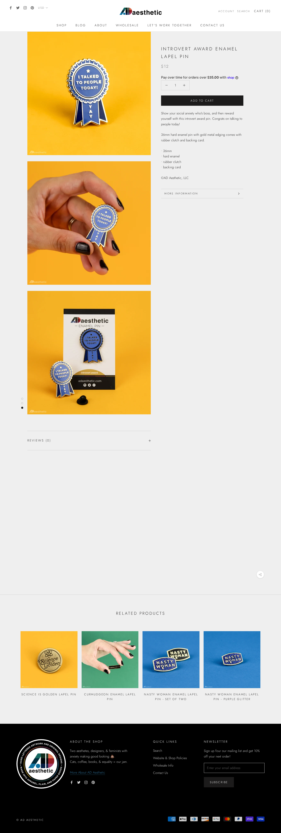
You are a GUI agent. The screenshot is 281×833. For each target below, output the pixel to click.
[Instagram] (25, 7)
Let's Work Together (169, 25)
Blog (80, 25)
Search (243, 11)
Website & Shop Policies (170, 758)
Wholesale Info (163, 765)
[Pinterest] (32, 7)
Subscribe (219, 782)
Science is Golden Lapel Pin (49, 694)
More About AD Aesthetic (87, 772)
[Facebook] (10, 7)
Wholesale (127, 25)
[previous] (12, 664)
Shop (62, 25)
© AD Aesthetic (30, 820)
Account (226, 11)
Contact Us (212, 25)
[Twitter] (18, 7)
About (101, 25)
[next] (268, 664)
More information (181, 193)
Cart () (262, 11)
